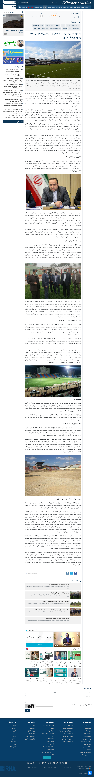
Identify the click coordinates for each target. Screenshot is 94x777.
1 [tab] (10, 12)
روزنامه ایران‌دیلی (30, 736)
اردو (15, 744)
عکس (41, 7)
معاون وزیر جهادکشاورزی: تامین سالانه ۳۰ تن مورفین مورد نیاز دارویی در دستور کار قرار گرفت (13, 86)
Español (13, 739)
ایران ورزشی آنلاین (30, 739)
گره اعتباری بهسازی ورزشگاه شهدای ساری (59, 584)
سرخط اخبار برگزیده (68, 728)
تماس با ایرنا (88, 728)
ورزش (75, 7)
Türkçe (13, 736)
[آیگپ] (51, 763)
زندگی (23, 7)
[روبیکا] (60, 763)
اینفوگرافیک (51, 744)
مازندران (36, 13)
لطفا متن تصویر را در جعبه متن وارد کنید (81, 705)
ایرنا (76, 3)
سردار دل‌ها (51, 731)
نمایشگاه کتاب (50, 739)
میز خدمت (88, 750)
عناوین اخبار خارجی (68, 736)
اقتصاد (78, 7)
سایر (20, 7)
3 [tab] (6, 12)
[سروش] (45, 763)
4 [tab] (4, 12)
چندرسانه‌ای (36, 7)
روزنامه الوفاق (31, 731)
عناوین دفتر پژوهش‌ (67, 739)
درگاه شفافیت (87, 744)
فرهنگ (64, 7)
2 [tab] (8, 12)
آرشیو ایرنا (88, 731)
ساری (63, 25)
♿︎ (90, 772)
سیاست (82, 7)
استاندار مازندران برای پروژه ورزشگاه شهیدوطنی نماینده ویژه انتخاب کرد (52, 610)
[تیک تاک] (37, 763)
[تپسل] (27, 630)
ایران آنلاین (32, 734)
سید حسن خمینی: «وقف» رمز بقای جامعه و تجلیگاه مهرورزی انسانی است (12, 91)
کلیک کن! (39, 644)
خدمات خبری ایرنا (86, 755)
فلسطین (49, 7)
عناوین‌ (86, 7)
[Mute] (58, 645)
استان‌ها (45, 7)
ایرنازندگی (32, 726)
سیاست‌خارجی (59, 7)
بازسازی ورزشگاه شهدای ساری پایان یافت (59, 593)
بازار (26, 7)
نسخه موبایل (47, 758)
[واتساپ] (28, 763)
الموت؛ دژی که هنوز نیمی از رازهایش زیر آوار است (14, 31)
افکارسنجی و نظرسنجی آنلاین (48, 727)
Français (13, 747)
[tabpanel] (13, 25)
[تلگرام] (66, 763)
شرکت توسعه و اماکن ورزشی (41, 28)
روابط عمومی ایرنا (87, 739)
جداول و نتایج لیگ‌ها (48, 747)
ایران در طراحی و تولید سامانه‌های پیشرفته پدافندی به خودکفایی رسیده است (13, 105)
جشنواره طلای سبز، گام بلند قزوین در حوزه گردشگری (13, 75)
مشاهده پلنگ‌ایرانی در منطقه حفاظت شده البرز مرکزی (12, 96)
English (13, 728)
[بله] (54, 763)
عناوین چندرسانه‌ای (68, 742)
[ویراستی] (42, 763)
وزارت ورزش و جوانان (55, 28)
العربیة (14, 731)
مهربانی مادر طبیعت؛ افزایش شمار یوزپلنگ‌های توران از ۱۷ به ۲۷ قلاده (13, 116)
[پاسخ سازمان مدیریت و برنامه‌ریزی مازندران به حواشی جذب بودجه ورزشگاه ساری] (53, 59)
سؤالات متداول (87, 734)
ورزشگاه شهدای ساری (74, 28)
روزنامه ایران (31, 728)
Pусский (13, 742)
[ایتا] (48, 763)
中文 (14, 726)
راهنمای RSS (87, 736)
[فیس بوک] (39, 763)
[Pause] (55, 645)
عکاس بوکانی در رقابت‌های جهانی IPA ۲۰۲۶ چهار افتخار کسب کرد (13, 70)
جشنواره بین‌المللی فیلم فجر (48, 734)
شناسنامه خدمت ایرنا (86, 742)
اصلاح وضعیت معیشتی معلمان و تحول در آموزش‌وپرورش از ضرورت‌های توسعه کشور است (12, 111)
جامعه (68, 7)
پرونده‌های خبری (68, 726)
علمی (53, 7)
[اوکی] (34, 763)
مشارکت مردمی (87, 747)
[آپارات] (57, 763)
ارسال (28, 711)
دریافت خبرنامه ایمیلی (85, 752)
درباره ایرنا (88, 726)
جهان (71, 7)
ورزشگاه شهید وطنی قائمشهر (52, 25)
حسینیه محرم (50, 749)
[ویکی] (31, 763)
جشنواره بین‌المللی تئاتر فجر (48, 753)
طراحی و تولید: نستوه (83, 768)
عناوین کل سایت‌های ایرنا (66, 731)
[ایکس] (63, 763)
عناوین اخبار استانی (68, 734)
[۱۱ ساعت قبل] (13, 21)
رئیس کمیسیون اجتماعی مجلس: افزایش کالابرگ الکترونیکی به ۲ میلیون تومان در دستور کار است (12, 80)
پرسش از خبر (50, 741)
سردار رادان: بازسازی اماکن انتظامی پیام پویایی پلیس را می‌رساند (13, 100)
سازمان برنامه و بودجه (38, 25)
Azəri (14, 734)
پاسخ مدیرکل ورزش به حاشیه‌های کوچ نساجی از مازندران (56, 601)
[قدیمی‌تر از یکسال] (75, 586)
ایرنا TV (30, 7)
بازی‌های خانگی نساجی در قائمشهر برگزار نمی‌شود (57, 618)
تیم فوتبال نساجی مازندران (73, 25)
